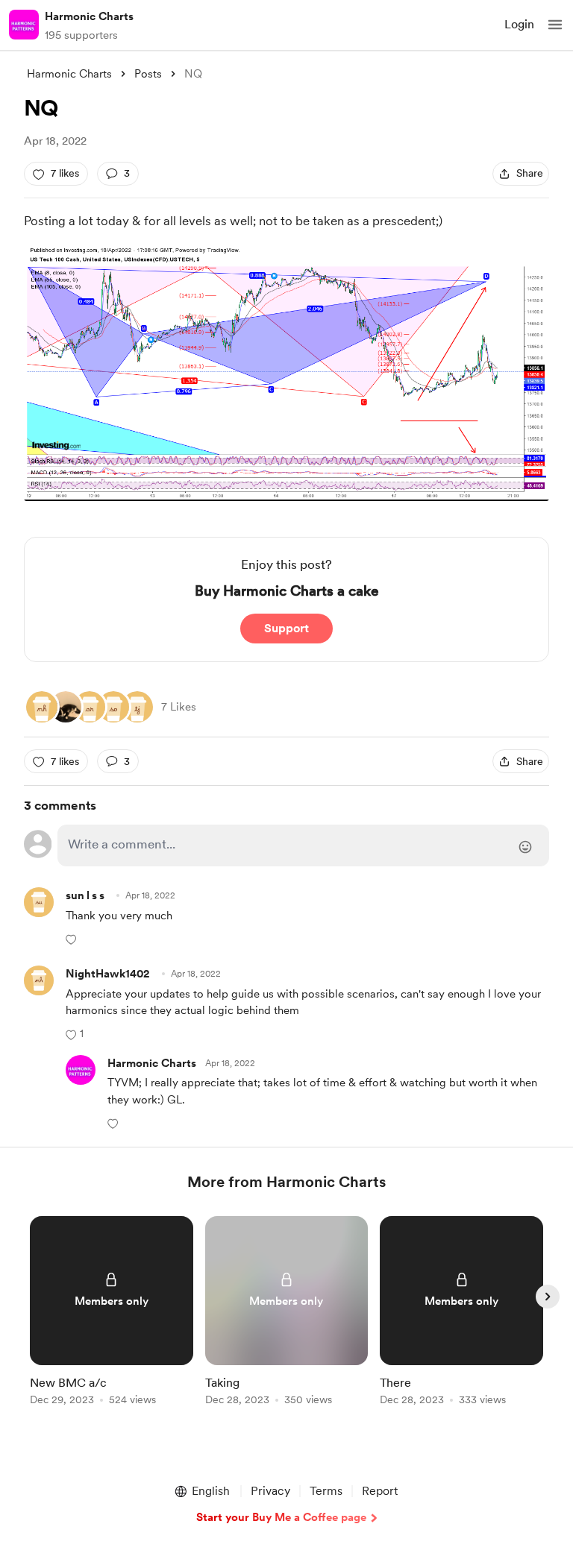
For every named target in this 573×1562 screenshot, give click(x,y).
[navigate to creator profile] (24, 25)
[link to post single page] (111, 1313)
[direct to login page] (303, 845)
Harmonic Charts (89, 16)
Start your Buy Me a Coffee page (281, 1517)
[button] (555, 25)
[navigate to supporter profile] (151, 1063)
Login (519, 24)
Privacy (270, 1491)
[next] (548, 1297)
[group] (111, 1319)
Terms (326, 1491)
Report (380, 1491)
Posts (148, 74)
